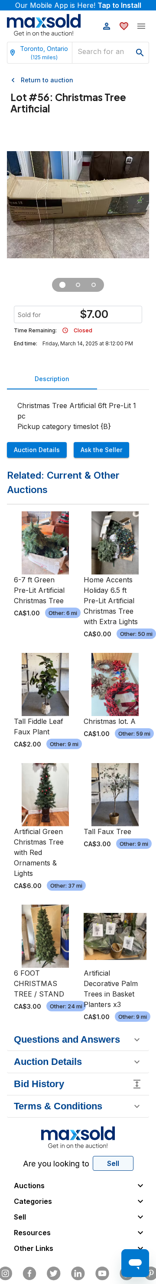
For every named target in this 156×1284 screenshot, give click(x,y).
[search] (140, 52)
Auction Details (37, 449)
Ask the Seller (101, 449)
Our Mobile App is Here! (78, 5)
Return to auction (47, 80)
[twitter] (53, 1273)
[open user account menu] (106, 26)
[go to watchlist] (124, 26)
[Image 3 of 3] (93, 285)
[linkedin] (78, 1273)
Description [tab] (52, 378)
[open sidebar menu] (141, 26)
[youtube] (102, 1273)
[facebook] (29, 1273)
